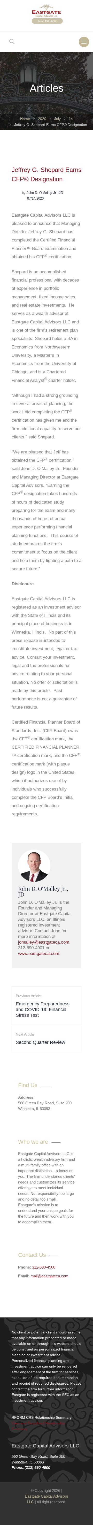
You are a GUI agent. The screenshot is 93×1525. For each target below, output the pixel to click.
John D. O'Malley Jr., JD (45, 193)
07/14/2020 (35, 198)
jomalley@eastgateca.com (43, 942)
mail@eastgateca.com (49, 1276)
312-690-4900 (43, 1267)
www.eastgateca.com (38, 953)
